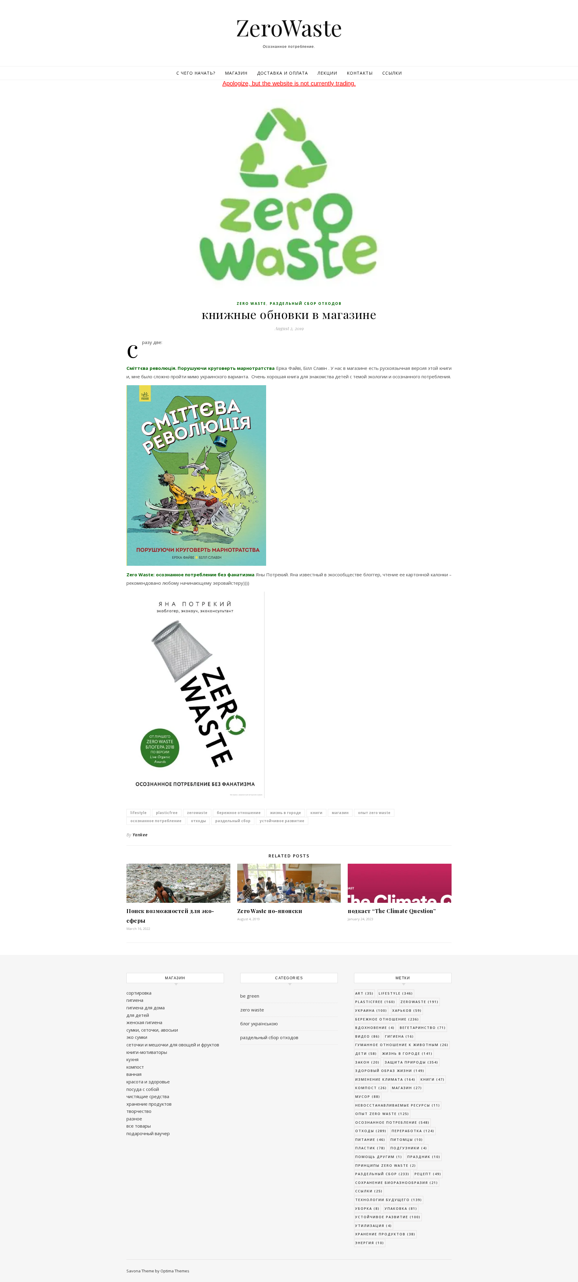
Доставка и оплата (282, 73)
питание (370, 1139)
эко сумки (136, 1037)
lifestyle (138, 812)
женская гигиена (144, 1022)
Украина (371, 1010)
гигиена (134, 1000)
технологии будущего (388, 1199)
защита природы (411, 1062)
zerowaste (197, 812)
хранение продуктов (149, 1104)
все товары (138, 1126)
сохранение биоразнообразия (396, 1182)
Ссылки (392, 73)
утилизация (373, 1225)
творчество (138, 1111)
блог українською (259, 1023)
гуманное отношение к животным (402, 1044)
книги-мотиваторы (146, 1052)
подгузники (408, 1148)
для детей (137, 1015)
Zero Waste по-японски (269, 911)
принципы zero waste (385, 1165)
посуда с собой (142, 1089)
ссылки (369, 1191)
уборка (367, 1208)
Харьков (407, 1010)
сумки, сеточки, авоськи (152, 1030)
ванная (133, 1074)
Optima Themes (174, 1271)
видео (367, 1036)
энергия (369, 1242)
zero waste (251, 303)
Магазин (236, 73)
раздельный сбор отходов (306, 303)
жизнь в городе (285, 812)
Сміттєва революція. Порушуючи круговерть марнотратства (200, 368)
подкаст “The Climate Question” (392, 911)
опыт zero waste (374, 812)
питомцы (406, 1139)
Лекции (327, 73)
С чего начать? (195, 73)
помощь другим (378, 1156)
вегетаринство (423, 1027)
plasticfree (167, 812)
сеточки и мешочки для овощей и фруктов (172, 1045)
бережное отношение (239, 812)
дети (366, 1053)
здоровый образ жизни (389, 1070)
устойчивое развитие (282, 820)
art (364, 993)
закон (367, 1062)
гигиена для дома (145, 1008)
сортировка (138, 993)
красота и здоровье (148, 1082)
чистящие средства (147, 1096)
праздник (423, 1156)
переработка (413, 1131)
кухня (132, 1059)
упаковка (401, 1208)
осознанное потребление (156, 820)
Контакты (360, 73)
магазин (340, 812)
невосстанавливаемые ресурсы (397, 1105)
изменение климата (385, 1079)
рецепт (428, 1174)
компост (135, 1067)
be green (249, 996)
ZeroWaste (289, 27)
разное (134, 1119)
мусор (367, 1096)
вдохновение (375, 1027)
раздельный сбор (232, 820)
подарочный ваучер (148, 1133)
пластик (370, 1148)
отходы (198, 820)
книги (316, 812)
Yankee (140, 835)
